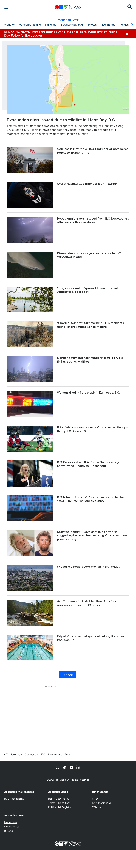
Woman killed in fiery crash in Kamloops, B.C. (88, 392)
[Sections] (6, 7)
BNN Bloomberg (101, 802)
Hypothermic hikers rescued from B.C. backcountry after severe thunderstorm (93, 220)
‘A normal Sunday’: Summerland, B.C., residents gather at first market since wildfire (90, 324)
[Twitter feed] (57, 767)
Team (68, 754)
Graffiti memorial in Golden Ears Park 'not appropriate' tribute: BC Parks (86, 603)
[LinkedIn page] (78, 767)
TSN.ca (96, 807)
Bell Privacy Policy (58, 798)
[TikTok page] (64, 767)
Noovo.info (10, 822)
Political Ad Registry (59, 807)
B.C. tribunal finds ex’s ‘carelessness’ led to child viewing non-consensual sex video (91, 499)
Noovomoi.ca (11, 826)
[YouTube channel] (71, 767)
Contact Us (31, 754)
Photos (92, 24)
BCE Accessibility (14, 798)
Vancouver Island (30, 24)
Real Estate (108, 24)
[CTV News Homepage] (68, 7)
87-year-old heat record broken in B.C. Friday (88, 566)
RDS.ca (8, 830)
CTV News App (13, 754)
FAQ (43, 754)
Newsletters (55, 754)
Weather (9, 24)
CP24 (95, 798)
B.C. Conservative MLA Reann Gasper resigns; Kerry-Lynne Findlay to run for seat (89, 464)
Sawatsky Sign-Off (72, 24)
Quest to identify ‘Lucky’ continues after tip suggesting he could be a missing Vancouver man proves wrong (92, 535)
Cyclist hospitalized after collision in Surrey (87, 183)
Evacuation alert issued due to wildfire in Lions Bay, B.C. (61, 119)
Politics (124, 24)
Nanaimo (50, 24)
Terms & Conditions (59, 802)
